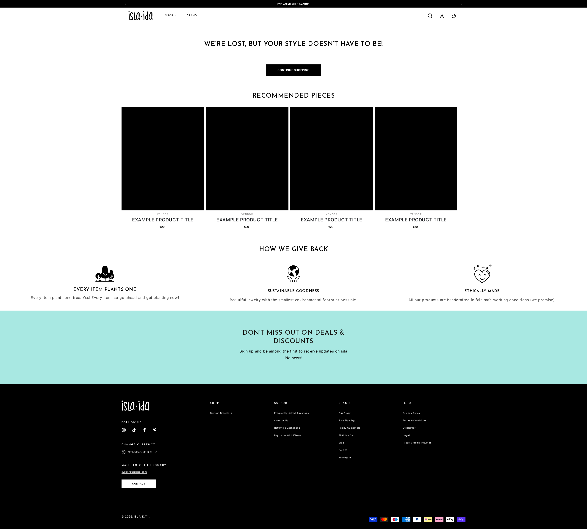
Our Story (345, 413)
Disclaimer (409, 427)
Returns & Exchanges (287, 427)
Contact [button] (138, 483)
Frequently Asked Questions (291, 413)
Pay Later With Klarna (287, 435)
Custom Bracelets (221, 413)
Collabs (343, 450)
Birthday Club (347, 435)
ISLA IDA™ (141, 516)
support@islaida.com (134, 471)
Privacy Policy (411, 413)
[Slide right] (461, 3)
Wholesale (345, 457)
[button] (430, 16)
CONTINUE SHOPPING (293, 70)
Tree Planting (347, 420)
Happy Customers (349, 427)
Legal (406, 435)
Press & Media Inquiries (417, 442)
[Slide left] (125, 3)
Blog (341, 442)
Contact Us (281, 420)
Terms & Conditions (414, 420)
